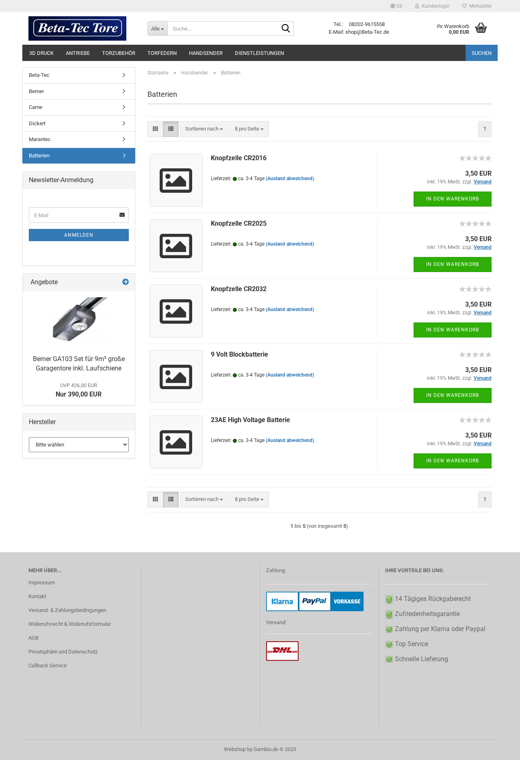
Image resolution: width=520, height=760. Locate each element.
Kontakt (37, 596)
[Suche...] (286, 29)
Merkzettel (479, 6)
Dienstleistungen (259, 53)
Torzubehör (118, 53)
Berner (36, 91)
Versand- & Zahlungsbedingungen (67, 610)
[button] (396, 6)
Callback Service (47, 665)
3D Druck (41, 53)
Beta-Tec (39, 75)
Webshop (235, 749)
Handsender (206, 53)
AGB (33, 638)
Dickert (37, 123)
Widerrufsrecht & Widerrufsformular (69, 624)
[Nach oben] (497, 748)
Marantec (40, 139)
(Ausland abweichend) (290, 178)
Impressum (41, 582)
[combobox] (204, 129)
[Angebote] (125, 282)
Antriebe (78, 53)
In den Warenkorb (452, 199)
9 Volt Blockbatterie (239, 354)
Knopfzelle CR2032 (238, 289)
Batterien (39, 155)
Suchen (482, 53)
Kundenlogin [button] (434, 6)
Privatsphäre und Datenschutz (63, 652)
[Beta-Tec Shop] (81, 28)
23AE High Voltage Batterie (250, 420)
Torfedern (162, 53)
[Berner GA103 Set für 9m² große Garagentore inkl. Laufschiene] (78, 321)
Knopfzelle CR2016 (238, 158)
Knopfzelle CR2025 (238, 223)
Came (35, 107)
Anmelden (78, 235)
